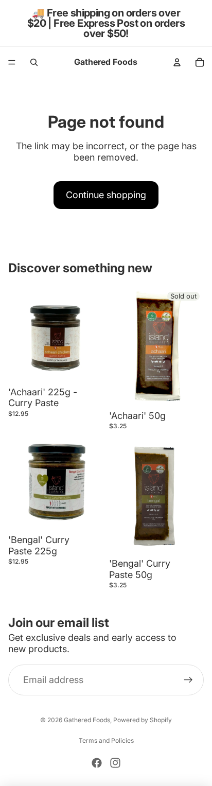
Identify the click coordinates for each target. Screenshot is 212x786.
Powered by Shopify (142, 720)
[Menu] (12, 62)
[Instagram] (115, 763)
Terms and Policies (106, 740)
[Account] (177, 62)
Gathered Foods (87, 720)
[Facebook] (97, 763)
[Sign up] (188, 680)
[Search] (34, 62)
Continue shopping (106, 194)
